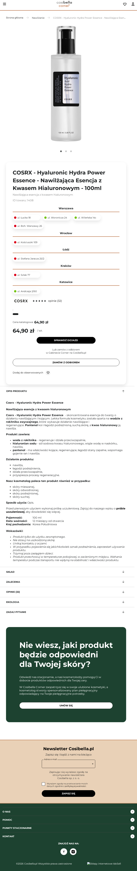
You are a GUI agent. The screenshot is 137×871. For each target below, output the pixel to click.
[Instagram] (73, 851)
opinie (54, 300)
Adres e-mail (50, 759)
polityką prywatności (75, 786)
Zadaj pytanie (16, 612)
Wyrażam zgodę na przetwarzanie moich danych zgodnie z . (67, 785)
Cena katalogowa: (23, 322)
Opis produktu (16, 391)
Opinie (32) (13, 591)
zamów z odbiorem (66, 362)
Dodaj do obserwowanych (28, 372)
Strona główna (14, 17)
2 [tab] (66, 151)
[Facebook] (63, 851)
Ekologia (12, 602)
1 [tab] (61, 151)
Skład (10, 571)
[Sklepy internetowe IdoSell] (104, 863)
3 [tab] (71, 151)
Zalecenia (13, 581)
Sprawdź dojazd (66, 340)
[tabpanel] (66, 84)
